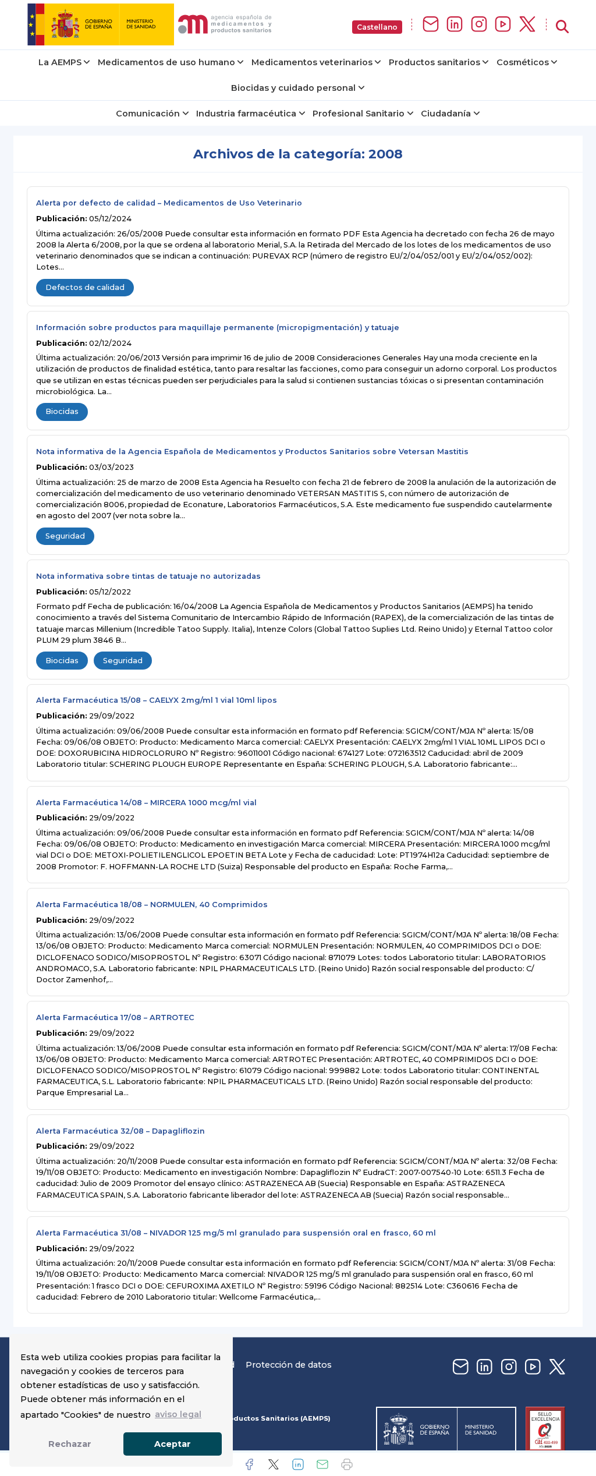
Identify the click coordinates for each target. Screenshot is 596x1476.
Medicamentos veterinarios (311, 62)
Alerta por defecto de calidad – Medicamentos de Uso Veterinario (169, 203)
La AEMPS (59, 62)
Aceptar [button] (172, 1444)
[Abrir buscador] (562, 27)
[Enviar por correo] (322, 1464)
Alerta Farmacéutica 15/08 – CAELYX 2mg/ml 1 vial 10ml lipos (156, 700)
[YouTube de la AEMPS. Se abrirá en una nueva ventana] (503, 24)
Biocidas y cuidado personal (293, 88)
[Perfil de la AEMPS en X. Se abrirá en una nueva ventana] (527, 24)
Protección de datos (289, 1365)
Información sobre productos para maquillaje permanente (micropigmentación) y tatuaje (217, 327)
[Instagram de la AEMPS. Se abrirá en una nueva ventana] (479, 24)
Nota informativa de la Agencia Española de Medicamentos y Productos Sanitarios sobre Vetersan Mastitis (252, 451)
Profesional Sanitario (359, 113)
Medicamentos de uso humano (166, 62)
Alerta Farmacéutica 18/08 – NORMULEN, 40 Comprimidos (152, 904)
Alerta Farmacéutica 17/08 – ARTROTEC (115, 1017)
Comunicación (148, 113)
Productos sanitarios (434, 62)
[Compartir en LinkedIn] (298, 1464)
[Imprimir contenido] (347, 1464)
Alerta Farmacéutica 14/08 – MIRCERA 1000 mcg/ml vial (146, 802)
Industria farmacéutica (246, 113)
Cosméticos (522, 62)
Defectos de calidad (85, 287)
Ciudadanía (446, 113)
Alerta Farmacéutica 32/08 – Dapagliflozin (120, 1131)
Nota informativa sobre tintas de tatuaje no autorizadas (148, 576)
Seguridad (65, 536)
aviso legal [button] (178, 1414)
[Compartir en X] (273, 1464)
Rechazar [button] (69, 1444)
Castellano (377, 27)
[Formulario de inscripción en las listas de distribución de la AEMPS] (430, 24)
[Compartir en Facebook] (249, 1464)
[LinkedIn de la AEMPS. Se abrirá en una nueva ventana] (454, 24)
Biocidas (62, 411)
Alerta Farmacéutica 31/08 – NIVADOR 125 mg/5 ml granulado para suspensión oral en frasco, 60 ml (236, 1233)
